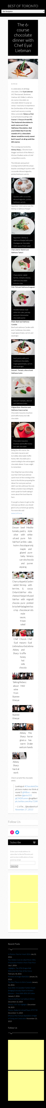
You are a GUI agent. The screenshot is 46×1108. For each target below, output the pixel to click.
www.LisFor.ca (16, 513)
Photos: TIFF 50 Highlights (17, 1004)
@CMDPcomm (21, 798)
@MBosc (26, 792)
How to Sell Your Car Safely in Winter (21, 999)
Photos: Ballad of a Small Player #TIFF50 (23, 1010)
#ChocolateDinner (32, 786)
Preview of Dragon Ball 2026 (18, 976)
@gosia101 (27, 795)
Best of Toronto (23, 6)
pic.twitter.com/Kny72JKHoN (28, 801)
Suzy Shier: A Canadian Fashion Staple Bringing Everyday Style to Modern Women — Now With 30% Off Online (21, 990)
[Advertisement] (26, 888)
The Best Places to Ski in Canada (20, 982)
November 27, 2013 (24, 809)
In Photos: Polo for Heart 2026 (19, 954)
